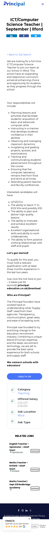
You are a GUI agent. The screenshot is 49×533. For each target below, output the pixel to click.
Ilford (21, 415)
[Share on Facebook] (24, 35)
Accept (33, 526)
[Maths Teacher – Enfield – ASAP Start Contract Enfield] (24, 459)
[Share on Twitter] (36, 35)
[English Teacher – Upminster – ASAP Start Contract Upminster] (24, 440)
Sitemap (36, 519)
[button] (42, 4)
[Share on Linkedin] (11, 35)
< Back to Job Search (19, 54)
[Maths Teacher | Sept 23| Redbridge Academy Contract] (24, 477)
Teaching (24, 393)
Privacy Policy (42, 526)
